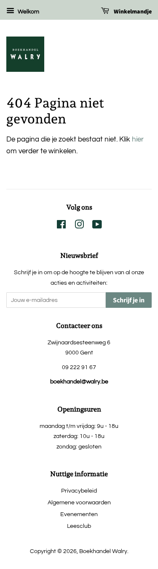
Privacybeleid (79, 491)
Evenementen (79, 514)
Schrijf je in (129, 300)
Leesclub (79, 526)
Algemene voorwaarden (79, 502)
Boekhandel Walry (103, 551)
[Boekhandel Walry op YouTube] (97, 226)
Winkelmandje (132, 12)
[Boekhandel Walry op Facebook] (61, 226)
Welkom (27, 12)
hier (138, 139)
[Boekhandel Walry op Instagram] (79, 226)
